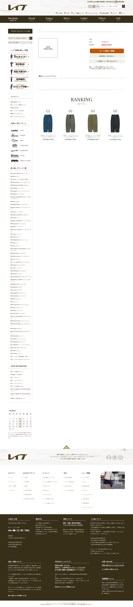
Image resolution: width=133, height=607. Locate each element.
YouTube (60, 13)
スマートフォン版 (25, 31)
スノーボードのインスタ (18, 116)
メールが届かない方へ (18, 386)
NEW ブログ (47, 486)
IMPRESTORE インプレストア (20, 204)
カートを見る (86, 477)
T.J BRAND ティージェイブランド (21, 345)
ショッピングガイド (17, 383)
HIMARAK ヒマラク (17, 287)
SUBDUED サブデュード (18, 342)
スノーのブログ (47, 494)
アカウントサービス (92, 13)
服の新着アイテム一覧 (49, 477)
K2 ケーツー (15, 302)
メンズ (11, 477)
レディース (12, 481)
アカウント (85, 490)
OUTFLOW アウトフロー (18, 313)
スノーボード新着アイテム (19, 105)
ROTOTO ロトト (16, 237)
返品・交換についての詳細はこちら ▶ (17, 595)
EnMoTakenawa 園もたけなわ (20, 185)
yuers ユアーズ (16, 259)
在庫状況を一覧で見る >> (107, 56)
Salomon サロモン (17, 328)
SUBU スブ (15, 243)
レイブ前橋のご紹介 (48, 498)
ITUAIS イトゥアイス (17, 212)
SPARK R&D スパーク (18, 336)
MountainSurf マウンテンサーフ (20, 304)
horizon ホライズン (17, 290)
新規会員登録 (105, 13)
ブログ (68, 13)
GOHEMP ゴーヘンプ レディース (20, 191)
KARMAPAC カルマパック (19, 293)
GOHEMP (27, 481)
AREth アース (15, 176)
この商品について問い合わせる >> (106, 61)
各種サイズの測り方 (17, 374)
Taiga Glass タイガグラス (19, 253)
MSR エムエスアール (17, 307)
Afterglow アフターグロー (18, 265)
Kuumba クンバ (16, 218)
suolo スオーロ (16, 246)
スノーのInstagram (69, 481)
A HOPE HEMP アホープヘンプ (20, 173)
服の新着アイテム (16, 102)
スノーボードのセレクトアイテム (21, 359)
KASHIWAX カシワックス (18, 296)
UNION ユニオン (16, 350)
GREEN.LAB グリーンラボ (19, 284)
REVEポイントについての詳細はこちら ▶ (65, 586)
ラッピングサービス (17, 380)
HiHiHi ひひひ (15, 201)
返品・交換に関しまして (18, 398)
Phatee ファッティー (17, 226)
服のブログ (46, 490)
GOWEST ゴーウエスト (18, 194)
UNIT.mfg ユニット (17, 353)
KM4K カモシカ (16, 299)
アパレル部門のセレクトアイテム (21, 262)
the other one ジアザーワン (19, 347)
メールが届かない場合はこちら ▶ (110, 569)
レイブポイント (16, 377)
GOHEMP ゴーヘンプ (17, 188)
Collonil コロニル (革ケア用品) (20, 179)
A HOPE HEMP (28, 490)
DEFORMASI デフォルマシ (19, 271)
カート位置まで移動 (107, 51)
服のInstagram (68, 477)
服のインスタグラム (17, 113)
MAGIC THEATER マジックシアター (21, 221)
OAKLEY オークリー (17, 310)
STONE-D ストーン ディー (19, 339)
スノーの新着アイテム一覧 (50, 481)
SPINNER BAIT (28, 494)
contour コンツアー (17, 268)
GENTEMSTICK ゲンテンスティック (21, 276)
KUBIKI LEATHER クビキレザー (20, 215)
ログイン (114, 13)
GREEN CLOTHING (29, 498)
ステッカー (12, 490)
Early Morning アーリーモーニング (21, 182)
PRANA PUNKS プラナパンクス (20, 321)
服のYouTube (15, 108)
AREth (26, 486)
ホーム (39, 29)
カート (123, 13)
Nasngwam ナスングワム (18, 223)
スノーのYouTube (69, 490)
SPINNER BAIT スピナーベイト (20, 240)
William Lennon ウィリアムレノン (21, 256)
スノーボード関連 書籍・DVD (20, 356)
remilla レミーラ (16, 234)
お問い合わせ (86, 498)
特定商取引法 (86, 503)
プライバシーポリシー (88, 507)
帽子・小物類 (13, 486)
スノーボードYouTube (18, 110)
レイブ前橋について (78, 13)
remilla (26, 477)
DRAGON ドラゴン (17, 274)
